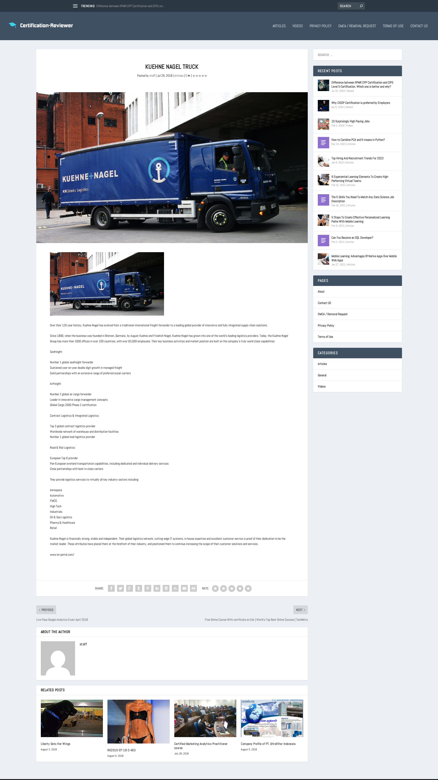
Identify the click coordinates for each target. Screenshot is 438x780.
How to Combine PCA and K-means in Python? (358, 140)
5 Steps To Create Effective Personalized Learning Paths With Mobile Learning (360, 219)
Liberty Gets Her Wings (55, 744)
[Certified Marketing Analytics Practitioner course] (205, 718)
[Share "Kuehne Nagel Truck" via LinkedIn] (157, 588)
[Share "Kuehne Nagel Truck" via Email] (184, 588)
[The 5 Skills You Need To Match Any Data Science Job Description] (323, 200)
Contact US (419, 26)
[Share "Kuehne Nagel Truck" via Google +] (129, 588)
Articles (279, 26)
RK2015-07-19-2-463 (121, 750)
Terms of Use (393, 26)
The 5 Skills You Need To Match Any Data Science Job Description (362, 199)
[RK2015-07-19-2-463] (138, 721)
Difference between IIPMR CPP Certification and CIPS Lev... (130, 6)
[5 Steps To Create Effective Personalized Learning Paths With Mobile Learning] (323, 220)
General (350, 91)
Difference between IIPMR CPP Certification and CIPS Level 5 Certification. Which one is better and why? (362, 84)
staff (152, 75)
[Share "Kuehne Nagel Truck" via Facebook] (111, 588)
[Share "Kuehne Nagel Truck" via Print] (193, 588)
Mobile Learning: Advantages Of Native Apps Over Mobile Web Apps (364, 258)
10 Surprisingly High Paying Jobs (350, 121)
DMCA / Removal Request (357, 26)
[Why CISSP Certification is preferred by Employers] (323, 105)
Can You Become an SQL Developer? (352, 238)
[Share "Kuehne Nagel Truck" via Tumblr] (138, 588)
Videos (297, 26)
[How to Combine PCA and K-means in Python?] (323, 142)
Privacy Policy (320, 26)
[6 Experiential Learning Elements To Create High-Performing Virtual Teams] (323, 179)
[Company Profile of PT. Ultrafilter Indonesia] (272, 718)
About (321, 291)
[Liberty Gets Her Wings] (72, 718)
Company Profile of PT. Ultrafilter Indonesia (268, 744)
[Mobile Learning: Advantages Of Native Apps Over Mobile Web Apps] (323, 259)
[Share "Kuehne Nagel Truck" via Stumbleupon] (175, 588)
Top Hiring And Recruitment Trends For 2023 (357, 158)
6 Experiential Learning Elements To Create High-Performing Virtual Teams (360, 179)
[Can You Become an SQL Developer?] (323, 240)
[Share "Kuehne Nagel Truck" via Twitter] (120, 588)
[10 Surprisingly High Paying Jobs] (323, 124)
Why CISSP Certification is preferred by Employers (360, 103)
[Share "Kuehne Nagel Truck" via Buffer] (166, 588)
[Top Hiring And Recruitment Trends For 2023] (323, 161)
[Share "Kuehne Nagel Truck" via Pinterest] (147, 588)
